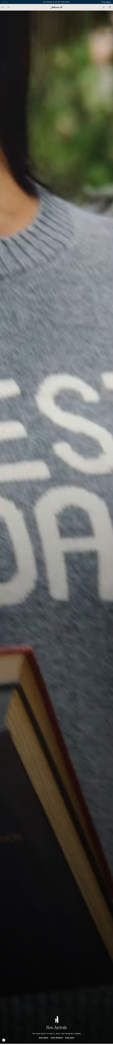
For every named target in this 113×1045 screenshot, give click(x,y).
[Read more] (56, 2)
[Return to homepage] (56, 7)
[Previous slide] (2, 2)
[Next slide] (7, 2)
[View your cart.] (108, 7)
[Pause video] (3, 1040)
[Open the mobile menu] (3, 7)
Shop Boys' (69, 1038)
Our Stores (107, 2)
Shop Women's (57, 1038)
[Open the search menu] (8, 7)
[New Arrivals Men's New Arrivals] (56, 527)
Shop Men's (43, 1038)
